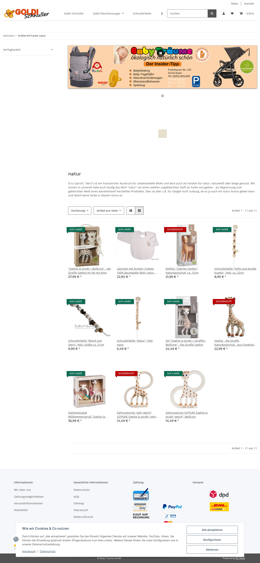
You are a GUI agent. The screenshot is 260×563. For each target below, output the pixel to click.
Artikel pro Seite (107, 210)
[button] (223, 13)
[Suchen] (212, 13)
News (234, 3)
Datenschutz (48, 551)
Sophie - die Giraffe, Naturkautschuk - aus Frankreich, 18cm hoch (235, 343)
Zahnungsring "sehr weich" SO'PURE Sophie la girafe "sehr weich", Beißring (136, 415)
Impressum (29, 551)
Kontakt (249, 3)
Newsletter (21, 510)
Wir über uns (22, 490)
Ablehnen (212, 549)
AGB (76, 496)
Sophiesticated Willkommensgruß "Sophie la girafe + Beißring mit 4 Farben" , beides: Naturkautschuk (88, 415)
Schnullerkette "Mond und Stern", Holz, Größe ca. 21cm (86, 342)
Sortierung (78, 210)
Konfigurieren (212, 539)
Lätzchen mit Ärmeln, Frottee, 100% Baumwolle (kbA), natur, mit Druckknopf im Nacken (138, 271)
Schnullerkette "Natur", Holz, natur (135, 342)
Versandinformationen (28, 503)
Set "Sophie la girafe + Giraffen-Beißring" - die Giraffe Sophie (186, 342)
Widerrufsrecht (83, 517)
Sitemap (79, 503)
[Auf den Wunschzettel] (104, 230)
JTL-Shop (240, 558)
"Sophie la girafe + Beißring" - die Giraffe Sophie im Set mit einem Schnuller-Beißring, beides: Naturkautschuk (89, 271)
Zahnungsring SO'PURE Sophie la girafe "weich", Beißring (187, 414)
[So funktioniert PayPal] (172, 506)
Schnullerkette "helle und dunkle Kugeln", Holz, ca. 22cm (235, 270)
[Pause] (160, 53)
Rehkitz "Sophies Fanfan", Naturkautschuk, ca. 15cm (182, 270)
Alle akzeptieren (212, 529)
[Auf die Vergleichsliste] (94, 230)
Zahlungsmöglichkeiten (29, 496)
